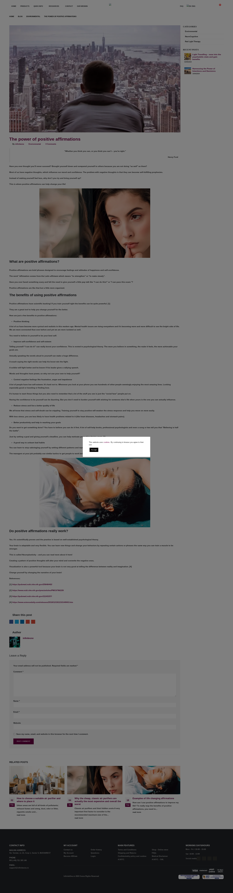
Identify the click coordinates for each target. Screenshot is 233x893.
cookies (107, 442)
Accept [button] (94, 450)
